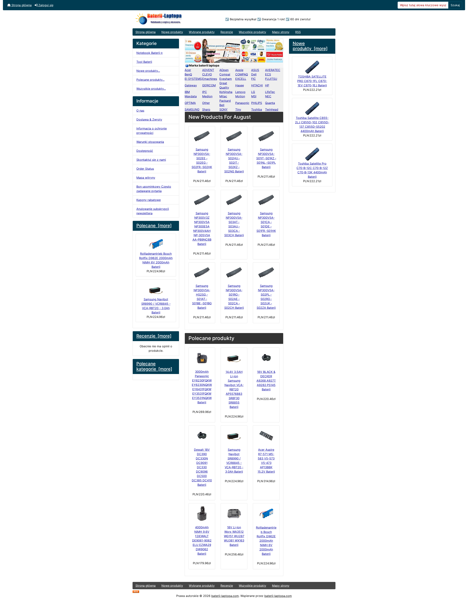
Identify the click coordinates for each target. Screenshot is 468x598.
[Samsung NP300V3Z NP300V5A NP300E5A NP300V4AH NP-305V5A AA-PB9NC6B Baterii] (202, 200)
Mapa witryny (145, 177)
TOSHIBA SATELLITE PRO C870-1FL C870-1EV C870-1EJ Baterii (312, 81)
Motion (240, 96)
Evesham (225, 79)
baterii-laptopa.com (225, 596)
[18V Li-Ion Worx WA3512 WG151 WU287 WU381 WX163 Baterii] (234, 513)
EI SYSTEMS (193, 79)
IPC (204, 92)
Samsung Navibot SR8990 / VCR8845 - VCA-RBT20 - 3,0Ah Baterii (156, 305)
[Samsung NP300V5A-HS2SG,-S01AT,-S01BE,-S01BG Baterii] (202, 272)
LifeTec (270, 92)
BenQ (188, 74)
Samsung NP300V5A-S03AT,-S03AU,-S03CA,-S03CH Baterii (234, 224)
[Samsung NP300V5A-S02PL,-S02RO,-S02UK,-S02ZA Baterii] (266, 272)
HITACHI (257, 85)
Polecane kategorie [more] (154, 366)
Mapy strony (280, 32)
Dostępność (144, 151)
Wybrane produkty (202, 32)
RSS (298, 32)
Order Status (145, 168)
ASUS (255, 70)
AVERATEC (272, 70)
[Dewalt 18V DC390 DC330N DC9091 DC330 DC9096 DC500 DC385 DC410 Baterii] (202, 435)
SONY (223, 109)
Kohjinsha (225, 92)
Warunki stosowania (150, 142)
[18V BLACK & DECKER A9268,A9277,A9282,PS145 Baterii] (266, 358)
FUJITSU (271, 79)
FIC (253, 79)
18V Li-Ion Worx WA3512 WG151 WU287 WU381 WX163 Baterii (234, 536)
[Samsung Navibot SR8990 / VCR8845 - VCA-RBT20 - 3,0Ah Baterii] (234, 435)
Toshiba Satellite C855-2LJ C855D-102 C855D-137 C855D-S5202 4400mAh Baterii (312, 124)
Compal (224, 74)
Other (206, 103)
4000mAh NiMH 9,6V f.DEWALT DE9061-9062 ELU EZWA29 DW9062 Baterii (202, 540)
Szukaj (455, 5)
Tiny (238, 109)
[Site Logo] (166, 19)
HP (267, 85)
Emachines (209, 79)
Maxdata (191, 96)
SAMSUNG (192, 109)
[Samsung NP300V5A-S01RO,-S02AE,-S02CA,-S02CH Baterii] (234, 272)
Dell (253, 74)
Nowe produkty (172, 32)
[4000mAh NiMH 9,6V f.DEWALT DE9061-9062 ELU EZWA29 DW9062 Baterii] (202, 513)
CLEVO (207, 74)
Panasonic (242, 103)
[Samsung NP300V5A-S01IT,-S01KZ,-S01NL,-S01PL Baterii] (266, 136)
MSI (253, 96)
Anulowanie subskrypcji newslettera (152, 211)
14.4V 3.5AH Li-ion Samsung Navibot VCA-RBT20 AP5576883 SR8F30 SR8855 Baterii (234, 389)
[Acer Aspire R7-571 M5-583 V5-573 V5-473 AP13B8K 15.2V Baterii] (266, 435)
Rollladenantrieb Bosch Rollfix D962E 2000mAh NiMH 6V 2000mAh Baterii (156, 260)
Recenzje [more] (153, 336)
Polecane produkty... (150, 79)
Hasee (239, 85)
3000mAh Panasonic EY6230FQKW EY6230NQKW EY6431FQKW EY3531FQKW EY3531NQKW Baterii (202, 387)
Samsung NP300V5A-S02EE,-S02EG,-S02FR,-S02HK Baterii (202, 160)
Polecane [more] (154, 225)
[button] (461, 579)
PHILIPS (256, 103)
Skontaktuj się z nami (151, 160)
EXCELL (240, 79)
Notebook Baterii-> (149, 53)
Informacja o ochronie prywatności (151, 131)
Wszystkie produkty (252, 32)
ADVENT (208, 70)
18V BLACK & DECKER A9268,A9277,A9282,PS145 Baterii (266, 380)
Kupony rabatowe (148, 200)
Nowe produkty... (148, 71)
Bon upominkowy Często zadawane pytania (153, 189)
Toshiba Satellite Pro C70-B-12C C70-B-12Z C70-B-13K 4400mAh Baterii (312, 170)
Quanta (270, 103)
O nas (140, 110)
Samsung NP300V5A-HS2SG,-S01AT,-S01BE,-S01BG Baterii (202, 297)
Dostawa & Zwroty (149, 119)
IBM (187, 92)
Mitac (223, 96)
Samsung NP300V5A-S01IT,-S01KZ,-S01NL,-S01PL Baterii (266, 158)
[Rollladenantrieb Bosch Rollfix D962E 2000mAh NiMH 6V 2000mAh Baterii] (266, 513)
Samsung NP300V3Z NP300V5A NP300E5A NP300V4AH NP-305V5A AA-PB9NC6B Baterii (202, 228)
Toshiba (256, 109)
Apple (239, 70)
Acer (188, 70)
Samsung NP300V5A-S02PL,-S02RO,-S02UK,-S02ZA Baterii (266, 297)
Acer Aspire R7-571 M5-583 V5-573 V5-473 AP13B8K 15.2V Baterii (266, 460)
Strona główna (21, 5)
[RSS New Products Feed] (136, 591)
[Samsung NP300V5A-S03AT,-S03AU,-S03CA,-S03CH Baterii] (234, 200)
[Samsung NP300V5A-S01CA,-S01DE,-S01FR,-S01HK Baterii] (266, 200)
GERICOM (209, 85)
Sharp (206, 109)
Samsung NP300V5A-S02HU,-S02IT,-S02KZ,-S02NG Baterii (234, 160)
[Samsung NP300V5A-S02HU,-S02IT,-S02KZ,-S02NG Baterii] (234, 136)
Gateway (191, 85)
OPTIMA (190, 103)
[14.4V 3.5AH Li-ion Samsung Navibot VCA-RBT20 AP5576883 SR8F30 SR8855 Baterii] (234, 358)
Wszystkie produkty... (151, 88)
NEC (268, 96)
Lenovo (240, 92)
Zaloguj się (45, 5)
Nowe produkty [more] (310, 46)
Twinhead (271, 109)
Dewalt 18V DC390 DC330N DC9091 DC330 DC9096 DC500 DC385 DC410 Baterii (202, 467)
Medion (207, 96)
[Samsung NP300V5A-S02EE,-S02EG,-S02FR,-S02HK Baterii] (202, 136)
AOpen (224, 70)
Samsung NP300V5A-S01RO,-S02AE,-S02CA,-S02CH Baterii (234, 297)
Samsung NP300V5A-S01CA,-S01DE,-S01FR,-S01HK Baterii (266, 224)
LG (253, 92)
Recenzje (226, 32)
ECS (268, 74)
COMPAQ (241, 74)
